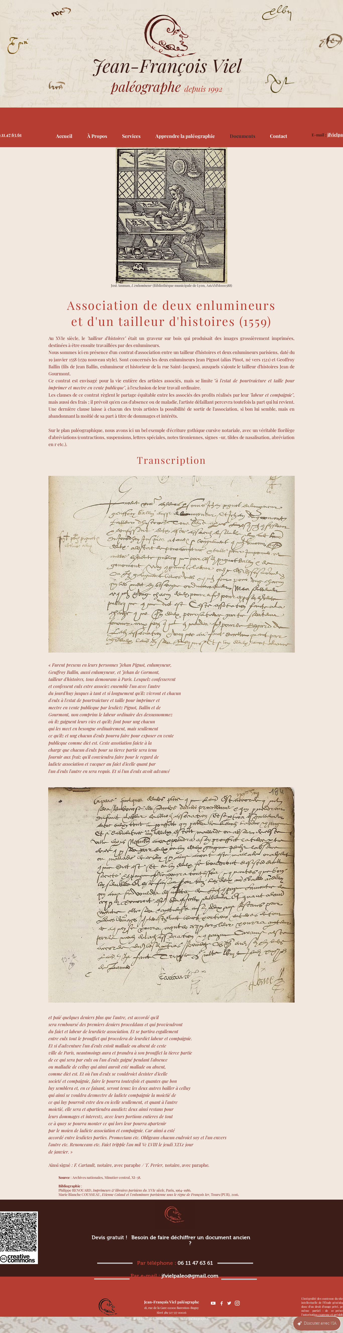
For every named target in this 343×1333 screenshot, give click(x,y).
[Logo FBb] (221, 1303)
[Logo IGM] (237, 1303)
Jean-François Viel (167, 65)
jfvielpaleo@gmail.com (189, 1276)
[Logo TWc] (229, 1303)
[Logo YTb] (213, 1303)
